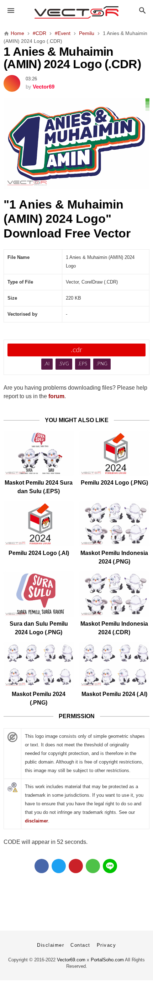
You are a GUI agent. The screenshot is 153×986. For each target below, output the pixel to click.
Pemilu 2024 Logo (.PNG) (114, 483)
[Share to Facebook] (42, 866)
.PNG (101, 364)
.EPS (82, 364)
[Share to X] (59, 866)
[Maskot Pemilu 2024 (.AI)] (114, 664)
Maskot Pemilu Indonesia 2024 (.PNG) (114, 557)
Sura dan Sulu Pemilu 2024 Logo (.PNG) (39, 628)
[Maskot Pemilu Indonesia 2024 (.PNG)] (114, 523)
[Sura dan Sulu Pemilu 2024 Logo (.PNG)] (39, 594)
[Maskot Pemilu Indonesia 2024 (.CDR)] (114, 594)
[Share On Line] (110, 866)
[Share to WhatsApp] (93, 866)
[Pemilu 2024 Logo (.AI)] (39, 523)
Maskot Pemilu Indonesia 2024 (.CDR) (114, 628)
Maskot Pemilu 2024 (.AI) (114, 694)
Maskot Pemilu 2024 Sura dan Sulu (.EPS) (39, 487)
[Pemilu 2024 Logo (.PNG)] (114, 453)
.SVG (64, 364)
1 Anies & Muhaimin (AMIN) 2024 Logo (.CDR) (72, 58)
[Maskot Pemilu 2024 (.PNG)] (39, 664)
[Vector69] (77, 12)
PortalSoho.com (107, 959)
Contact (80, 945)
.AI (46, 364)
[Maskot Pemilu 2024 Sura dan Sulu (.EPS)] (39, 453)
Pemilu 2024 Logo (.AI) (39, 553)
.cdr (76, 350)
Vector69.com (71, 959)
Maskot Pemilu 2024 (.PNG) (38, 698)
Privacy (106, 945)
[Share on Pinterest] (76, 866)
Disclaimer (50, 945)
